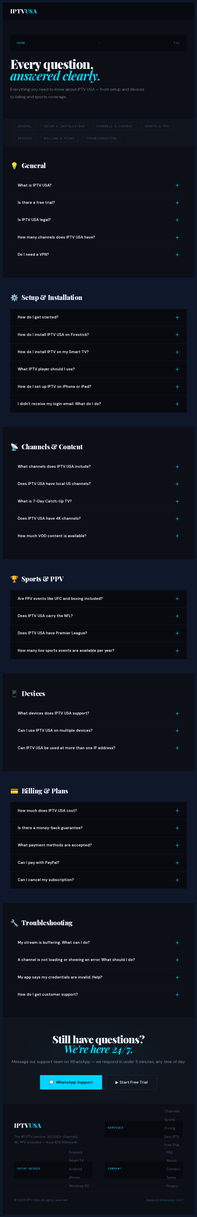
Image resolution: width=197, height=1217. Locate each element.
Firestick (76, 1152)
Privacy (172, 1186)
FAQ (169, 1152)
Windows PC (79, 1186)
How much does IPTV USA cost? (47, 810)
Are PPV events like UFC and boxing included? (60, 598)
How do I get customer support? (48, 994)
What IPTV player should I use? (46, 369)
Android (75, 1169)
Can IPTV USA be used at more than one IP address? (66, 748)
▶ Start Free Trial (131, 1082)
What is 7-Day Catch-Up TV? (45, 501)
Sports (169, 1120)
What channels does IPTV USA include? (54, 466)
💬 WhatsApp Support (71, 1082)
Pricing (169, 1128)
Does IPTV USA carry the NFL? (45, 616)
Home (21, 43)
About (171, 1160)
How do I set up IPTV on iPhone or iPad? (54, 386)
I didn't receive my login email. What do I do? (59, 403)
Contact (173, 1169)
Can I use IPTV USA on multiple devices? (55, 730)
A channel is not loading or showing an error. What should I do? (76, 959)
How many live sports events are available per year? (66, 650)
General (25, 126)
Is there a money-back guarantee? (50, 828)
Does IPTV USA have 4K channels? (49, 518)
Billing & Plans (59, 138)
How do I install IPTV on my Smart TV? (53, 352)
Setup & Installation (64, 126)
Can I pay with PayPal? (39, 862)
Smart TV (76, 1160)
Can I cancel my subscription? (46, 879)
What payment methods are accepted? (55, 845)
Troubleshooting (101, 138)
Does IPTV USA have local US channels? (54, 483)
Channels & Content (114, 126)
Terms (171, 1177)
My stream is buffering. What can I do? (54, 942)
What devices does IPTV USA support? (53, 713)
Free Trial (171, 1145)
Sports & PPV (157, 126)
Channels (172, 1111)
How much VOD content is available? (52, 536)
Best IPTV (171, 1136)
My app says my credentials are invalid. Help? (60, 977)
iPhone (74, 1177)
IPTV (23, 11)
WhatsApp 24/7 (171, 1200)
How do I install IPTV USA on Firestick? (53, 334)
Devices (25, 138)
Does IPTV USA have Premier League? (52, 633)
